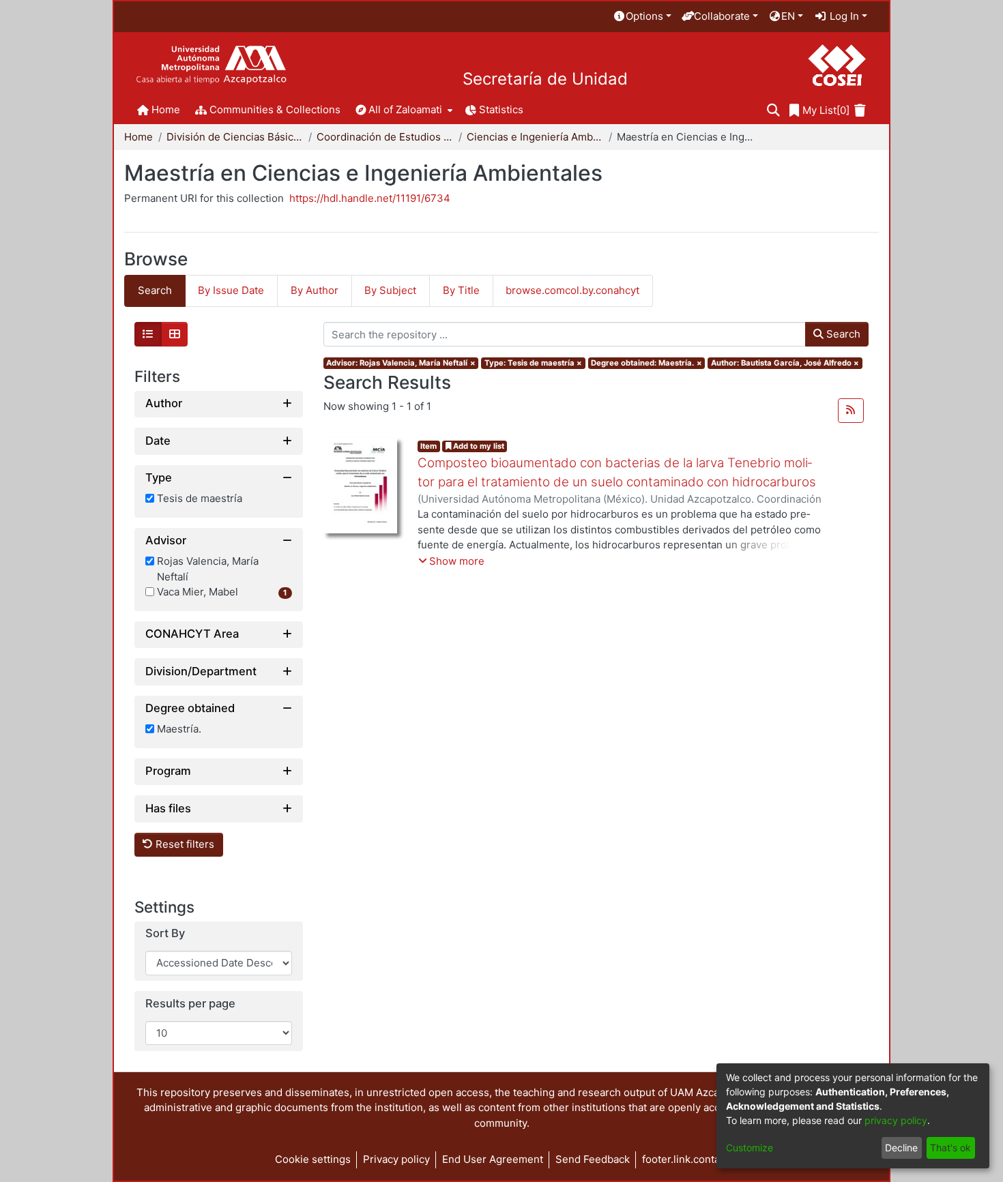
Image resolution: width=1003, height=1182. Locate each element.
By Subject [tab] (390, 290)
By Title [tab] (461, 290)
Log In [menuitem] (843, 16)
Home (138, 136)
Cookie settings (313, 1159)
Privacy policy (396, 1159)
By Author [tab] (314, 290)
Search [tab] (155, 290)
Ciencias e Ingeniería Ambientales (535, 136)
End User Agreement (492, 1159)
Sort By (165, 933)
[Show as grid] (174, 334)
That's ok (950, 1147)
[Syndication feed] (851, 410)
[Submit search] (773, 111)
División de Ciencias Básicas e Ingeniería (234, 136)
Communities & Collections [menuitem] (274, 109)
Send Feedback (592, 1159)
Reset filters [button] (183, 844)
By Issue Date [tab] (231, 290)
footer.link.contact (685, 1159)
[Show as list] (148, 334)
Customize (749, 1147)
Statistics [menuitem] (501, 109)
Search (842, 333)
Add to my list (477, 446)
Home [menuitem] (165, 109)
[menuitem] (642, 17)
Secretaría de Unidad (545, 79)
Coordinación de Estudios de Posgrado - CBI (385, 136)
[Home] (211, 65)
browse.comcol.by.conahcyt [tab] (572, 290)
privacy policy (895, 1120)
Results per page (190, 1003)
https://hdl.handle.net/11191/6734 (369, 198)
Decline (901, 1147)
